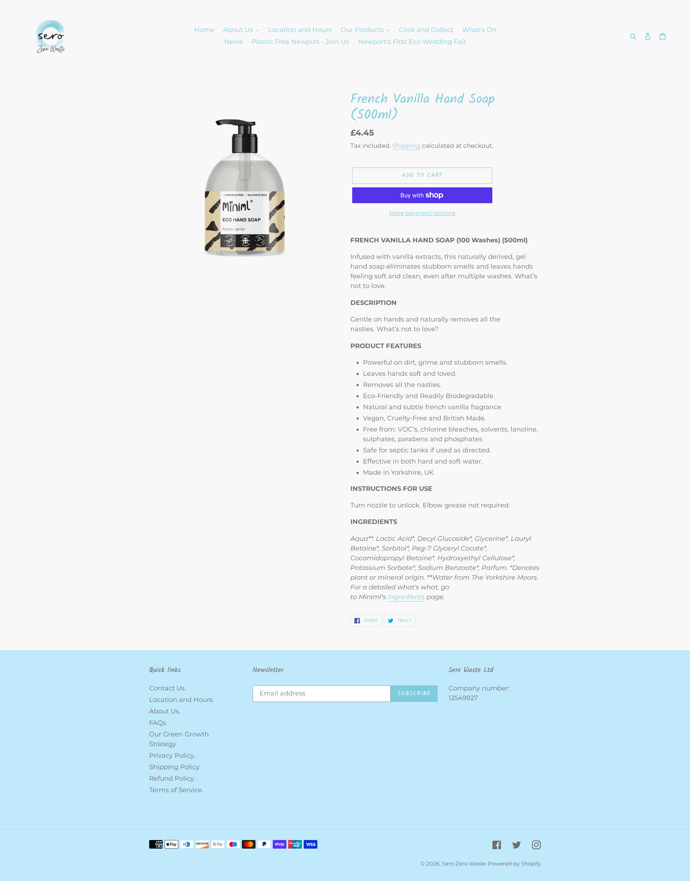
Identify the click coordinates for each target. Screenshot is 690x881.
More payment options (422, 213)
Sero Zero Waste (464, 863)
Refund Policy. (172, 778)
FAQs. (158, 723)
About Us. (164, 711)
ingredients (406, 597)
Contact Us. (167, 688)
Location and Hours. (181, 700)
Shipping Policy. (175, 767)
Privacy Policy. (172, 755)
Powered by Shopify (514, 863)
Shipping (406, 145)
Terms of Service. (176, 790)
